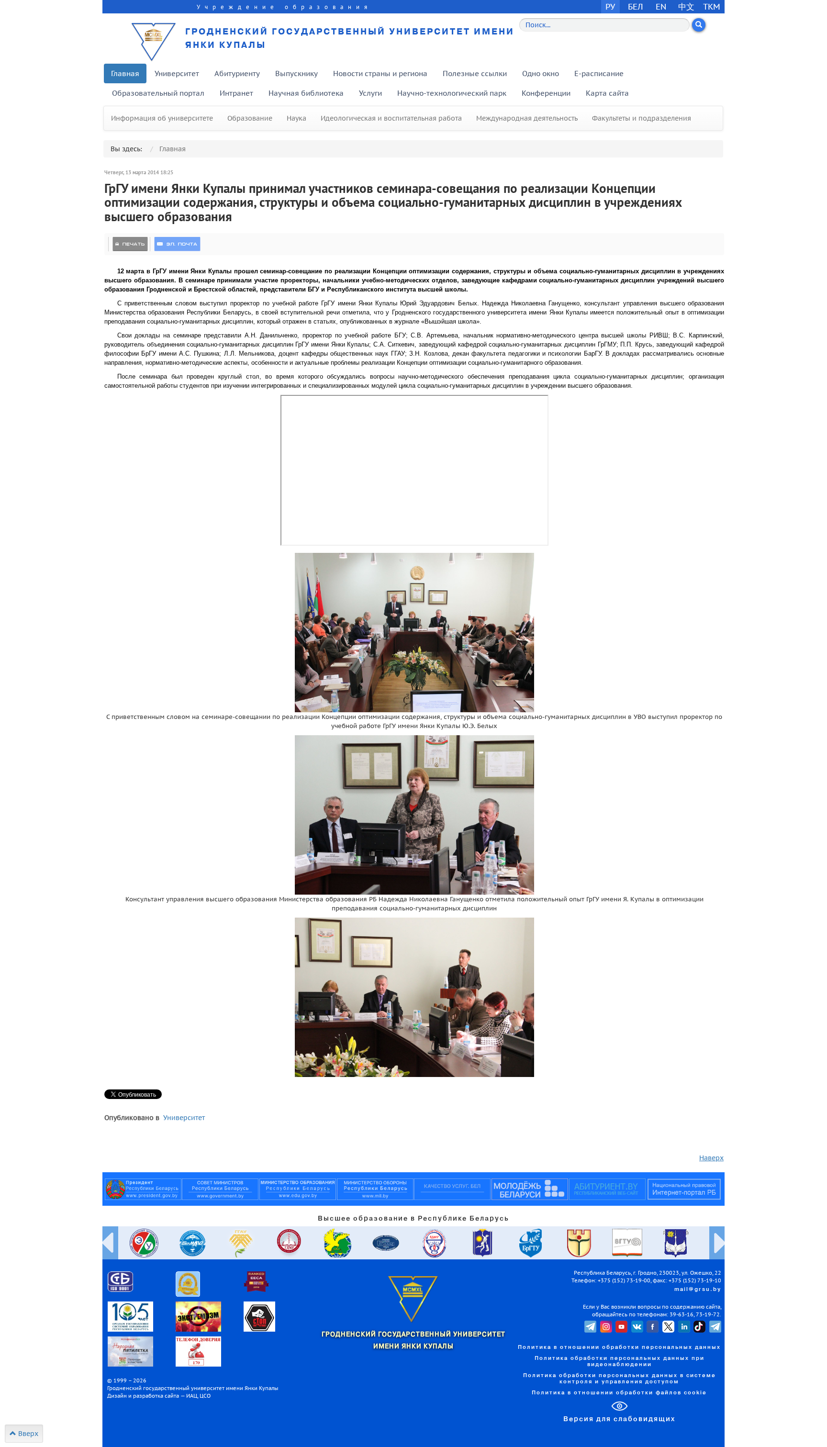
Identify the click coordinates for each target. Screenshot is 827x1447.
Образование (249, 118)
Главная (125, 73)
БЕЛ (635, 6)
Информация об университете (162, 118)
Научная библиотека (306, 93)
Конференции (546, 93)
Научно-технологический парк (451, 93)
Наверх (711, 1158)
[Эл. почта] (177, 244)
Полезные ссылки (475, 73)
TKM (711, 6)
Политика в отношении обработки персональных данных (619, 1347)
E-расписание (599, 73)
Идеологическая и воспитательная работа (391, 118)
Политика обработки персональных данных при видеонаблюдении (619, 1361)
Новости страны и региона (380, 73)
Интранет (236, 93)
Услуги (370, 93)
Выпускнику (296, 73)
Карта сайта (607, 93)
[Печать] (130, 244)
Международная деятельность (527, 118)
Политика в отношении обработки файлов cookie (619, 1393)
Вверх (27, 1433)
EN (661, 6)
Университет (177, 73)
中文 (686, 6)
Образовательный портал (158, 93)
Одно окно (540, 73)
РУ (610, 6)
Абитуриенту (237, 73)
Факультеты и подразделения (641, 118)
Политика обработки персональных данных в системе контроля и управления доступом (619, 1378)
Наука (296, 118)
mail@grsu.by (697, 1289)
